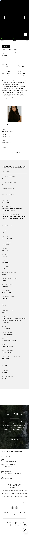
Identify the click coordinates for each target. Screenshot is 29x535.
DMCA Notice (14, 525)
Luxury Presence (14, 515)
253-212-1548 (8, 466)
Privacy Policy (21, 523)
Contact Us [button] (14, 439)
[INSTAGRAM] (16, 507)
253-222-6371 (6, 136)
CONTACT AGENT (14, 152)
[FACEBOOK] (12, 507)
